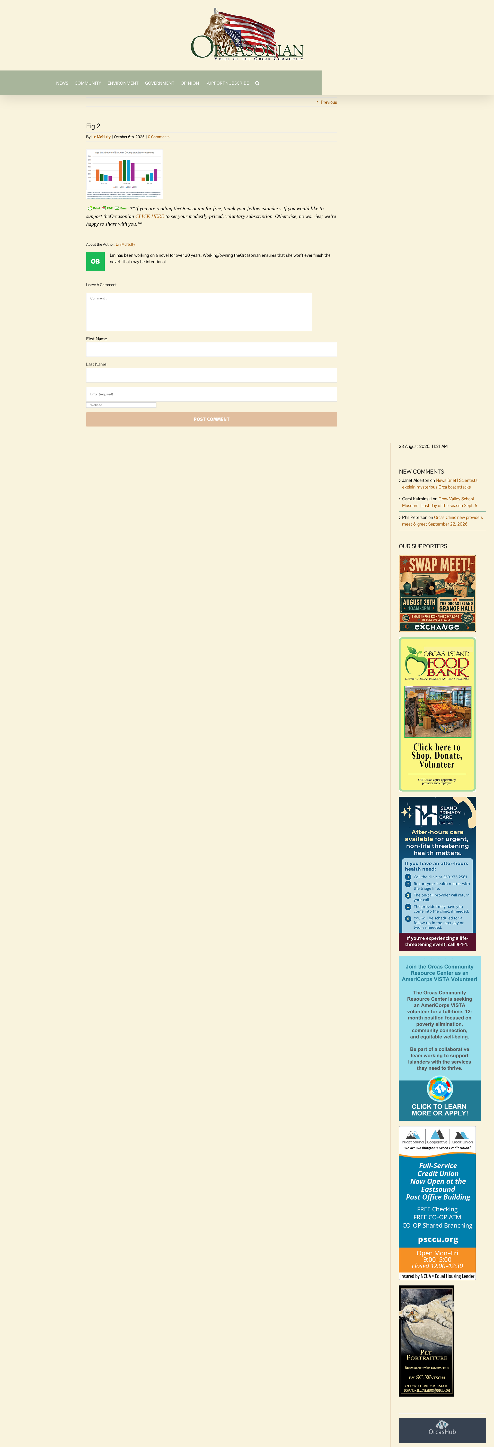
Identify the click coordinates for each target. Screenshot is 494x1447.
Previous (329, 102)
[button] (257, 82)
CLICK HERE (149, 216)
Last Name (96, 364)
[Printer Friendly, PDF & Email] (108, 208)
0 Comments (159, 136)
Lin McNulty (101, 136)
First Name (96, 339)
